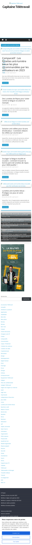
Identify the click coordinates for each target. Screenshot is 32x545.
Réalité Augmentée (6, 443)
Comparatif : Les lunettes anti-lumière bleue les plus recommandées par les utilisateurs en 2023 (15, 64)
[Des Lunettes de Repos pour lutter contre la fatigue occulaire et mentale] (16, 90)
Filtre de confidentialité (7, 382)
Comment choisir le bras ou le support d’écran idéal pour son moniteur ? (16, 237)
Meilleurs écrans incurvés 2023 (9, 495)
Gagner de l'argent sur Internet (9, 387)
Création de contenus (6, 346)
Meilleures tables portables (8, 503)
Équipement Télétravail (7, 378)
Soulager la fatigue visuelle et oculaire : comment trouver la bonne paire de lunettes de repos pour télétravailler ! (15, 161)
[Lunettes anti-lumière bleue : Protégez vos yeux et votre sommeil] (16, 184)
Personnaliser (16, 537)
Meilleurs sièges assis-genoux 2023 (10, 498)
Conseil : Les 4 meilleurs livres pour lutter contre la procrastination (16, 230)
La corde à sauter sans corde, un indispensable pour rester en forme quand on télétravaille (16, 214)
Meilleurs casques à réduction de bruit (11, 500)
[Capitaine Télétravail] (2, 39)
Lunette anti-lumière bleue (8, 404)
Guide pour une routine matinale (9, 516)
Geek (2, 390)
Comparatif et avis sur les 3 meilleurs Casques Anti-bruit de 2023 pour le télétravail (15, 220)
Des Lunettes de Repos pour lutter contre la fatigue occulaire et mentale (15, 100)
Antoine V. (14, 72)
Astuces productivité (6, 511)
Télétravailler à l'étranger (7, 470)
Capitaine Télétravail (16, 7)
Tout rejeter (16, 541)
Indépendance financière (7, 397)
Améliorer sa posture (6, 309)
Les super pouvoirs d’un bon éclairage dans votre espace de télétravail (15, 224)
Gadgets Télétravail (6, 385)
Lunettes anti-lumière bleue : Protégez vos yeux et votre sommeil (13, 193)
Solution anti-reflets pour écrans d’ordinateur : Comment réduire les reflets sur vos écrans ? (15, 130)
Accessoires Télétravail (7, 305)
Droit (2, 363)
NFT (2, 424)
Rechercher (26, 299)
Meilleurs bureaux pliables (8, 505)
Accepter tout (16, 533)
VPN (2, 480)
